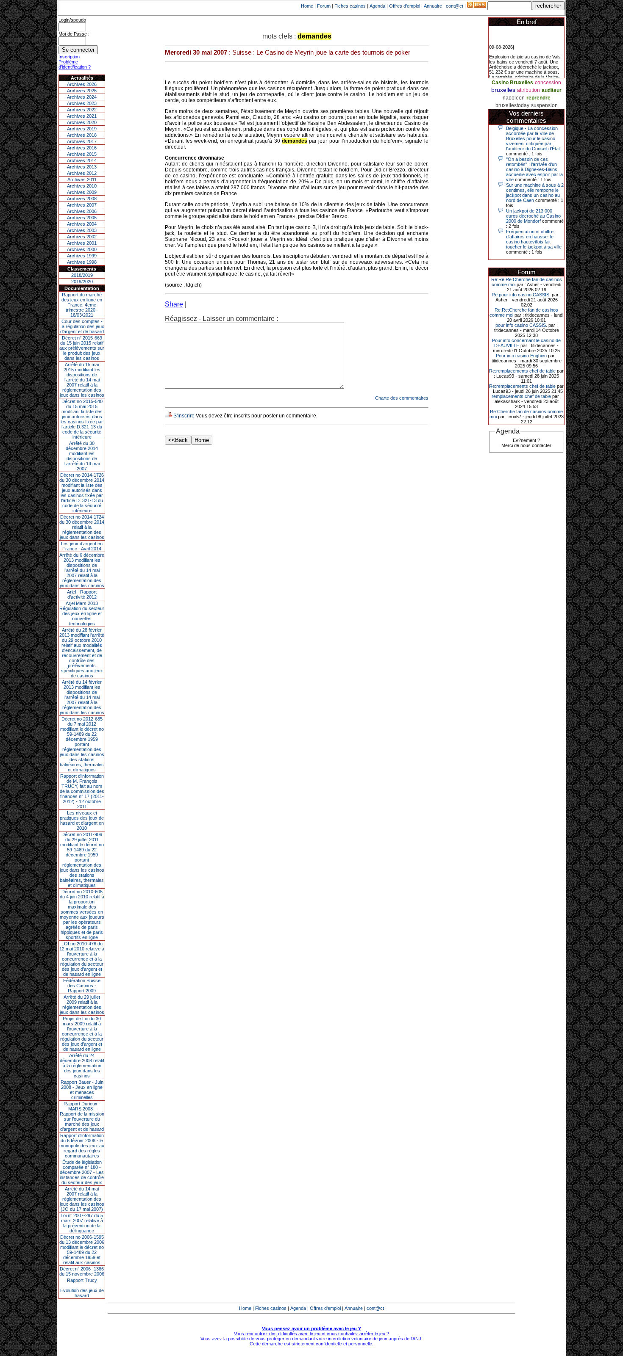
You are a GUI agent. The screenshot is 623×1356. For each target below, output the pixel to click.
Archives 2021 (82, 116)
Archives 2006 (82, 211)
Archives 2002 (82, 236)
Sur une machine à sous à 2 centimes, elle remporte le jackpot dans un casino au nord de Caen (535, 192)
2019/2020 (82, 281)
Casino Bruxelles (512, 83)
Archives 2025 (82, 90)
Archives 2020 (82, 122)
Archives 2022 (82, 109)
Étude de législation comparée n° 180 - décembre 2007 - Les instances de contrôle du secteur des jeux (82, 1172)
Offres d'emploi (404, 5)
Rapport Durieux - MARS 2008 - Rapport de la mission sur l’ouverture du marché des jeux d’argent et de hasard (82, 1116)
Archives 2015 (82, 154)
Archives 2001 (82, 243)
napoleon (514, 98)
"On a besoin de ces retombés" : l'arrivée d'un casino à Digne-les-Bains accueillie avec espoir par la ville (534, 169)
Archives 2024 (82, 96)
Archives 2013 (82, 166)
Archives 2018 (82, 135)
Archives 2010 (82, 185)
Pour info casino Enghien (521, 355)
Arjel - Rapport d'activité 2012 (82, 594)
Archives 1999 (82, 255)
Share (174, 304)
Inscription (69, 56)
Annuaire (433, 5)
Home (307, 5)
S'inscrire (184, 416)
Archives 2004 (82, 223)
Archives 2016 (82, 147)
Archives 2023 (82, 103)
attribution (528, 90)
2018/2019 (82, 275)
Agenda (377, 5)
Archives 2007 (82, 204)
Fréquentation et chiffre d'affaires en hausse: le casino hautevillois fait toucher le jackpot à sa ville (534, 239)
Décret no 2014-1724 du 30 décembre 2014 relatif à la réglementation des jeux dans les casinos (81, 527)
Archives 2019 (82, 128)
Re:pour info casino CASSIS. (521, 294)
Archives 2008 (82, 198)
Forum (324, 5)
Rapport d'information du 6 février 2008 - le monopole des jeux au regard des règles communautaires (81, 1145)
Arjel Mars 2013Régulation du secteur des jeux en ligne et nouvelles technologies (81, 613)
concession (548, 83)
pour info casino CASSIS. (521, 325)
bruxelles (503, 89)
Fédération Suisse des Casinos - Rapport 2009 (81, 985)
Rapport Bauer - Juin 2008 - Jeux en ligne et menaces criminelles (82, 1090)
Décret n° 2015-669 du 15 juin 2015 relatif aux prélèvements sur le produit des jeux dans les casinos (81, 348)
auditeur (552, 90)
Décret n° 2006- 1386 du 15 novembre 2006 (81, 1271)
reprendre (538, 98)
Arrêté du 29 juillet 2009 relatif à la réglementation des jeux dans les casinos (82, 1004)
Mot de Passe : (73, 33)
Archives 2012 (82, 173)
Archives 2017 (82, 141)
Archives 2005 (82, 217)
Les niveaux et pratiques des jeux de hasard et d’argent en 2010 (82, 820)
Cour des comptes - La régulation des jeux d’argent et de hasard (81, 326)
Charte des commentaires (401, 397)
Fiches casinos (350, 5)
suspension (544, 105)
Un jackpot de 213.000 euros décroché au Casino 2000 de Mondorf (533, 216)
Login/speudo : (73, 19)
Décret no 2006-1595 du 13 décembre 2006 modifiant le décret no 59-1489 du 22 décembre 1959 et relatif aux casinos (81, 1249)
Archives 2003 (82, 230)
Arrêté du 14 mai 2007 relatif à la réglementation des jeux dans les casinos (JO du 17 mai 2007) (82, 1199)
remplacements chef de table (521, 396)
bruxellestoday (512, 105)
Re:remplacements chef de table (522, 370)
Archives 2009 (82, 192)
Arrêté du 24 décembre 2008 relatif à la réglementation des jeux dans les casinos (82, 1065)
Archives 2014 (82, 160)
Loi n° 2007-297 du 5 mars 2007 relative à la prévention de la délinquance (82, 1223)
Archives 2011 (82, 179)
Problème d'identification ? (74, 64)
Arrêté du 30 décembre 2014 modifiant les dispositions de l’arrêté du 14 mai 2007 (82, 456)
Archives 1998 (82, 262)
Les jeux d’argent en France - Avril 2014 (82, 546)
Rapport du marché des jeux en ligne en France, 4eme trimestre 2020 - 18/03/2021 (81, 305)
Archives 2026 (82, 84)
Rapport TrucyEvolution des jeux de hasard (82, 1288)
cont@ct (454, 5)
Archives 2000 (82, 249)
